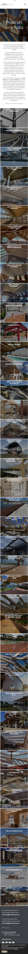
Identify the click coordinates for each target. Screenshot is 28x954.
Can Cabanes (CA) (14, 772)
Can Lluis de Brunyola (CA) (14, 831)
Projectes (14, 113)
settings (16, 949)
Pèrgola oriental (14, 325)
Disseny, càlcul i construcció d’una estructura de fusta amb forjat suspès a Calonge (14, 459)
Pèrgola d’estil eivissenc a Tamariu (14, 791)
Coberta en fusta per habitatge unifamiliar (14, 246)
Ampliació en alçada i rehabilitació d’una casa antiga (14, 420)
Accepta (4, 951)
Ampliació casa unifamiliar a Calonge (14, 655)
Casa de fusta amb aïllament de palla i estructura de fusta (14, 401)
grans (12, 80)
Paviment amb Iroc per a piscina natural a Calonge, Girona (14, 634)
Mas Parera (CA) (14, 753)
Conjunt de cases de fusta (14, 131)
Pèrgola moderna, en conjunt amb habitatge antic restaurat (14, 148)
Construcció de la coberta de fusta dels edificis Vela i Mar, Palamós (14, 732)
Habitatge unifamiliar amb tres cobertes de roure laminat (14, 168)
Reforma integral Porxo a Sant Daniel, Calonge (14, 616)
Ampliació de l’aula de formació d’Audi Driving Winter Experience (14, 440)
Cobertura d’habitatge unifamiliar (14, 207)
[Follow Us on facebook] (3, 943)
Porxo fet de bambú (14, 345)
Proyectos (16, 502)
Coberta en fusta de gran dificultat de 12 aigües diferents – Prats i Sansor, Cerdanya (14, 517)
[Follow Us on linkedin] (6, 943)
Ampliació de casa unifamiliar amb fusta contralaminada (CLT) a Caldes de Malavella (14, 478)
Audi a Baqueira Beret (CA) (14, 870)
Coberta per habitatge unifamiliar (14, 188)
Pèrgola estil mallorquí (14, 306)
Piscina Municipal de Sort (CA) (14, 888)
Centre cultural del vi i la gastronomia (14, 110)
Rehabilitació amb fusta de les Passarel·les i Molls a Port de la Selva (14, 498)
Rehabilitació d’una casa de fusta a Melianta (14, 674)
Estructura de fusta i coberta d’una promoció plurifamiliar (14, 382)
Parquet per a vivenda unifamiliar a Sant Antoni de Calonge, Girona (14, 557)
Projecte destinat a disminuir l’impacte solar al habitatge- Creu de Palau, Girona (14, 537)
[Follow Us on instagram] (10, 943)
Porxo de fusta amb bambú (14, 364)
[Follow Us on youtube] (13, 943)
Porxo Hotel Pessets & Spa (14, 850)
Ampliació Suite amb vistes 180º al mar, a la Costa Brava (14, 576)
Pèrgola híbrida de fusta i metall (14, 694)
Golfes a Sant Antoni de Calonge (14, 810)
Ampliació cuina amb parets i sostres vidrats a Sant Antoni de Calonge (14, 596)
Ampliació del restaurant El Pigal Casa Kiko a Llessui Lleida (14, 712)
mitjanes (17, 80)
